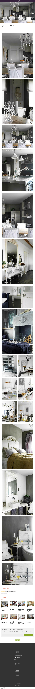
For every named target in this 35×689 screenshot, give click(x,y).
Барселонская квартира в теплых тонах (13, 621)
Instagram (17, 674)
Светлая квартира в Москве (4, 609)
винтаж (5, 593)
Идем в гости (17, 660)
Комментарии (17, 640)
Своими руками (17, 663)
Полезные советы (17, 662)
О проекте (17, 648)
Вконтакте (17, 670)
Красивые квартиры (17, 659)
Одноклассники (17, 672)
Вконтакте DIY (17, 671)
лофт (2, 593)
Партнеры (17, 651)
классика (6, 591)
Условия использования (17, 655)
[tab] (17, 1)
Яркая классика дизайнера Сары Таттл (21, 608)
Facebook (17, 668)
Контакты (17, 652)
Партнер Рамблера (17, 685)
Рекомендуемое (5, 597)
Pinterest (17, 675)
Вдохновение (17, 664)
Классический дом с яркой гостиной (13, 608)
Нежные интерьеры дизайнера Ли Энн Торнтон (30, 609)
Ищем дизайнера (17, 649)
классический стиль (12, 591)
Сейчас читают (5, 600)
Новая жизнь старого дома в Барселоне (21, 621)
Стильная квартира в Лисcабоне (4, 621)
